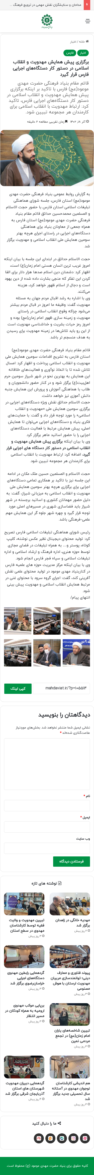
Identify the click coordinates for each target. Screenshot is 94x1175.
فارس (69, 53)
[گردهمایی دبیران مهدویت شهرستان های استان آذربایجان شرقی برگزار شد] (24, 1067)
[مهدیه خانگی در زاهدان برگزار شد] (70, 904)
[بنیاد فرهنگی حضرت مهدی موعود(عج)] (47, 21)
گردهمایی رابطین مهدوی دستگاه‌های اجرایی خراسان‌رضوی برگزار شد (25, 978)
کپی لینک (18, 688)
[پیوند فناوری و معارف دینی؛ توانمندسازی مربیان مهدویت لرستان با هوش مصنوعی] (70, 956)
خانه (82, 42)
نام (86, 796)
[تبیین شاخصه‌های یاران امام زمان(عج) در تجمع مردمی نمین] (70, 1014)
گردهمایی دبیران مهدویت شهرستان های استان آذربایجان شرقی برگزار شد (24, 1088)
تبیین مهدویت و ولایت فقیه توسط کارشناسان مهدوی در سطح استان (26, 925)
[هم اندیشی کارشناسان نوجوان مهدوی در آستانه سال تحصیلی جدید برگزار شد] (70, 1067)
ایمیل (85, 817)
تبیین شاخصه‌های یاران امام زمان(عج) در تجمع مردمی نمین (72, 1036)
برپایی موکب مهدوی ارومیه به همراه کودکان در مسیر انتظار (24, 1010)
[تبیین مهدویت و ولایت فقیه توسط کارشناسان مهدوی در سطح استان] (24, 904)
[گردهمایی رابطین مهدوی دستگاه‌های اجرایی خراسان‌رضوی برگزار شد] (24, 956)
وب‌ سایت (83, 839)
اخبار (73, 42)
